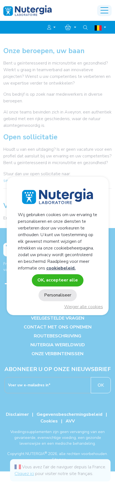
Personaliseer (57, 295)
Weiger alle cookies (83, 307)
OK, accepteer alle (57, 280)
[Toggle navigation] (104, 10)
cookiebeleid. (61, 268)
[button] (51, 27)
